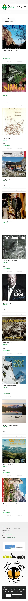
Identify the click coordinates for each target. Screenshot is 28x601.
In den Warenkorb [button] (8, 61)
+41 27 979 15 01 (8, 535)
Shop (20, 1)
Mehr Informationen (17, 595)
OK (8, 595)
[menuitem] (21, 7)
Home (6, 1)
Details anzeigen (19, 61)
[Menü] (24, 7)
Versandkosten (6, 58)
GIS (23, 1)
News (10, 1)
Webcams (14, 3)
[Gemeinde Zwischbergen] (11, 7)
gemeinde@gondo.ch (9, 537)
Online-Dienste (15, 1)
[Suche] (21, 7)
